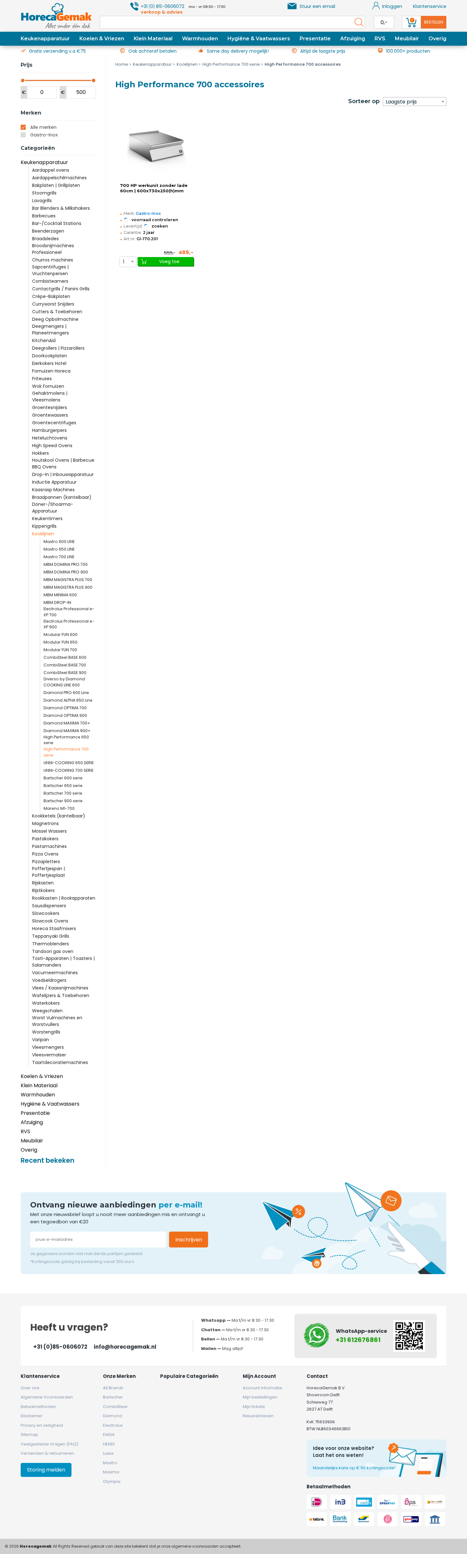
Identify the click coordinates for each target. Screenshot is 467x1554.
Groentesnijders (49, 407)
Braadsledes (45, 238)
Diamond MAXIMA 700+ (67, 723)
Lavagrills (42, 200)
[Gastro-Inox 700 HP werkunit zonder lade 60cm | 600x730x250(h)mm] (156, 146)
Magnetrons (45, 823)
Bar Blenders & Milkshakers (61, 208)
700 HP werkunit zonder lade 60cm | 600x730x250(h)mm (153, 188)
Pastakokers (45, 839)
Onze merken (119, 1376)
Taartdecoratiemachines (60, 1062)
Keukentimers (47, 518)
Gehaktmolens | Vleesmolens (49, 396)
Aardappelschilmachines (59, 178)
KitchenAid (44, 340)
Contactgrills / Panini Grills (61, 289)
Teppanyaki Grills (50, 936)
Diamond (112, 1416)
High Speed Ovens (52, 445)
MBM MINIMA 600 (60, 595)
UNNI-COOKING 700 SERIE (68, 770)
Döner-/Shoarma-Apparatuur (52, 507)
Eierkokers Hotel (49, 363)
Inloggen (392, 6)
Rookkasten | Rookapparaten (63, 898)
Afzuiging (352, 39)
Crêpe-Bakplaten (51, 296)
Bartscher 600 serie (63, 778)
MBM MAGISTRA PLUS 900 (68, 587)
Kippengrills (44, 526)
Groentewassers (50, 415)
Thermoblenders (50, 944)
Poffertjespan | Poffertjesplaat (48, 871)
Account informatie (262, 1388)
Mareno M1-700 (59, 808)
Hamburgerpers (49, 430)
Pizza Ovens (45, 854)
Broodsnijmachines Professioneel (53, 248)
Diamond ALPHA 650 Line (68, 700)
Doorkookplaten (49, 356)
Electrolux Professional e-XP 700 (69, 612)
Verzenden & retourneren (47, 1453)
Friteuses (42, 378)
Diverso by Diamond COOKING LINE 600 (64, 682)
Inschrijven (188, 1239)
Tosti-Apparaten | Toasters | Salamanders (63, 961)
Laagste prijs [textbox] (401, 101)
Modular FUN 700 (60, 649)
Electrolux (113, 1425)
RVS (380, 39)
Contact (317, 1376)
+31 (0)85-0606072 (60, 1347)
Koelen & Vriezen (101, 39)
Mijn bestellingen (260, 1397)
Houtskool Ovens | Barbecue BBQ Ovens (63, 463)
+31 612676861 (358, 1339)
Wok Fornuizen (48, 386)
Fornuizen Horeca (51, 371)
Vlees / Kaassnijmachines (60, 988)
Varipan (40, 1039)
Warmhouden (200, 39)
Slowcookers (45, 913)
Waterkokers (46, 1003)
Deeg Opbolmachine (55, 319)
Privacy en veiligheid (42, 1425)
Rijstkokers (43, 890)
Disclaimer (32, 1416)
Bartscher (113, 1397)
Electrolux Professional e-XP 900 (69, 624)
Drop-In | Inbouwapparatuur (63, 474)
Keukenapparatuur (45, 39)
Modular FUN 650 (61, 642)
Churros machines (52, 260)
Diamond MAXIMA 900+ (67, 730)
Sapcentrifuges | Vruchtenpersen (50, 270)
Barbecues (44, 216)
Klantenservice (429, 6)
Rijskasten (43, 883)
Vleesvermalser (49, 1055)
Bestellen (433, 22)
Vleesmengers (48, 1047)
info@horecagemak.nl (125, 1347)
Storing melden (46, 1469)
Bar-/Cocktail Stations (56, 223)
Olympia (111, 1481)
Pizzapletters (46, 861)
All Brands (113, 1388)
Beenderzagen (48, 231)
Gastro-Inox (44, 135)
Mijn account (259, 1376)
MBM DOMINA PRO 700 (66, 564)
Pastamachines (49, 846)
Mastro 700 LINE (59, 556)
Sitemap (29, 1435)
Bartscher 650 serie (63, 785)
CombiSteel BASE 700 (65, 665)
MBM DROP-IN (57, 602)
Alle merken (43, 127)
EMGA (109, 1435)
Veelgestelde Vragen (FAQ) (49, 1444)
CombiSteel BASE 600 (65, 657)
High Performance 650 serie (66, 740)
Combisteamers (50, 281)
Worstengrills (46, 1032)
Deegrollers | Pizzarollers (58, 348)
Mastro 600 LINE (59, 541)
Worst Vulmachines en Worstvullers (57, 1021)
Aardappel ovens (50, 170)
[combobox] (414, 101)
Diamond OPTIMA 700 (65, 708)
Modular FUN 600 (61, 634)
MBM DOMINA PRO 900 (66, 572)
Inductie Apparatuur (54, 482)
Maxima (111, 1472)
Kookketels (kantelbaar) (58, 816)
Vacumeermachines (55, 972)
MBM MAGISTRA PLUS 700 (68, 579)
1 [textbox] (124, 261)
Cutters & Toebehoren (57, 311)
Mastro (110, 1463)
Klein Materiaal (153, 39)
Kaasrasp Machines (53, 489)
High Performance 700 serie (66, 752)
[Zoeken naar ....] (357, 22)
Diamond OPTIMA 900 (65, 715)
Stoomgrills (44, 193)
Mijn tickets (254, 1407)
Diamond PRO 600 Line (66, 692)
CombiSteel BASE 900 (65, 672)
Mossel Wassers (49, 831)
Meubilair (407, 39)
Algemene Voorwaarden (47, 1397)
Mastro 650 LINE (59, 549)
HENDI (109, 1444)
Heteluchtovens (49, 438)
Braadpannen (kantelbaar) (61, 497)
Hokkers (40, 453)
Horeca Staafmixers (54, 928)
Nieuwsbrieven (258, 1416)
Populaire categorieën (189, 1376)
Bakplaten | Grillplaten (56, 185)
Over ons (30, 1388)
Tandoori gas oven (52, 951)
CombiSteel (115, 1407)
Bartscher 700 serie (63, 793)
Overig (437, 39)
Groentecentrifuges (54, 423)
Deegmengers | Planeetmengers (50, 329)
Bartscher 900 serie (63, 800)
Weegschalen (47, 1011)
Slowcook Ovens (50, 921)
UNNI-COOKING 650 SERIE (69, 762)
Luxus (108, 1453)
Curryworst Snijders (53, 304)
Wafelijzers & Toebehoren (60, 995)
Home (121, 64)
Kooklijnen (43, 534)
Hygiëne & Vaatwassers (258, 39)
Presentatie (315, 39)
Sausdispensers (49, 906)
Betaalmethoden (38, 1407)
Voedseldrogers (49, 980)
